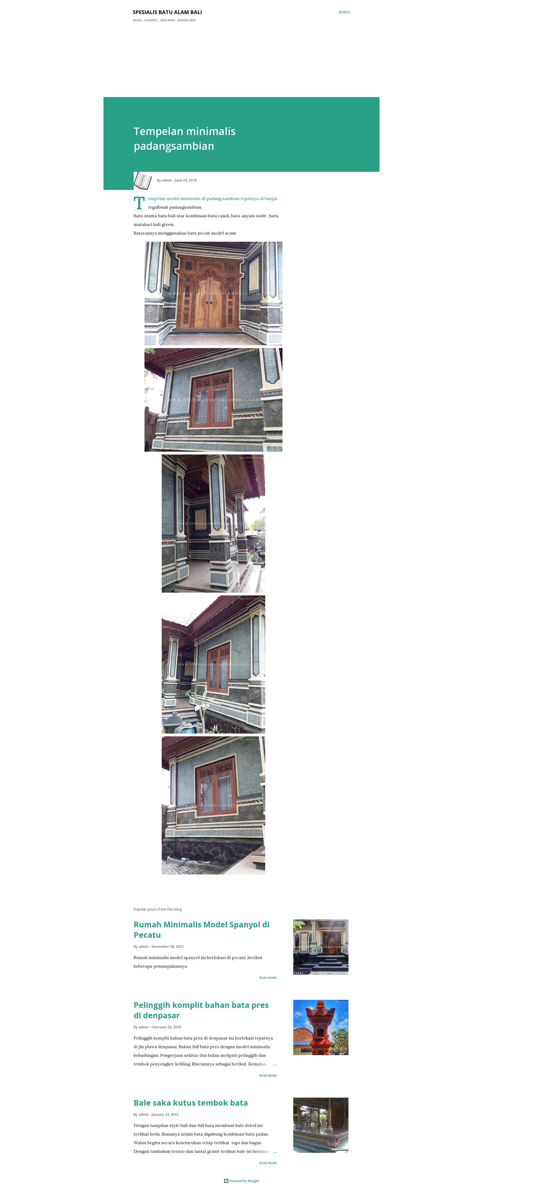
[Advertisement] (241, 58)
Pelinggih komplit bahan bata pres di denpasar (201, 1010)
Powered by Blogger (244, 1181)
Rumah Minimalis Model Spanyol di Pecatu (202, 929)
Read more (268, 978)
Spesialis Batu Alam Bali (167, 12)
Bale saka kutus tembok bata (191, 1102)
